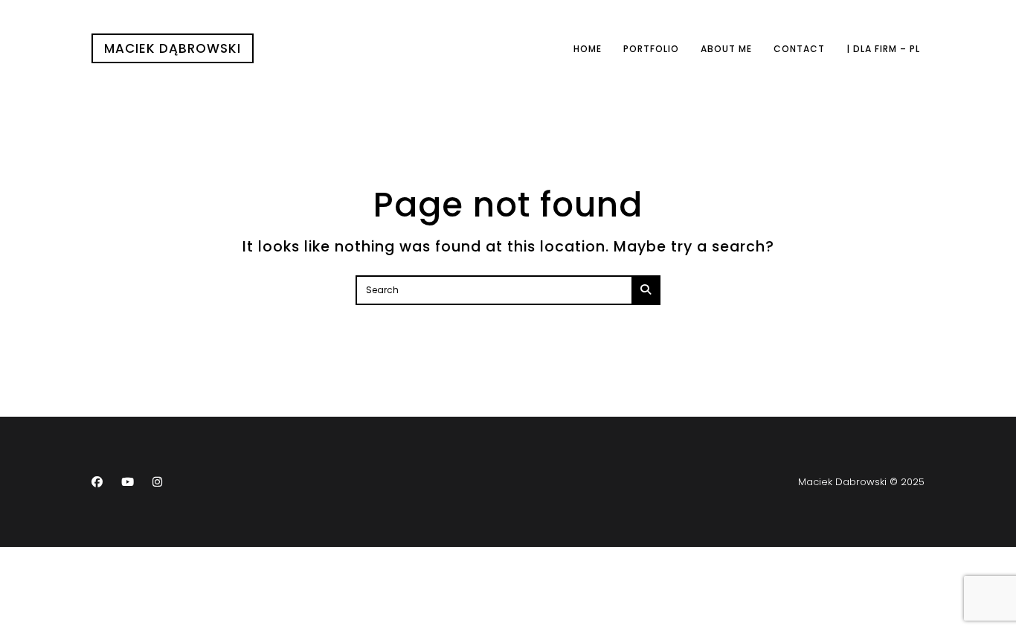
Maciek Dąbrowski (172, 48)
